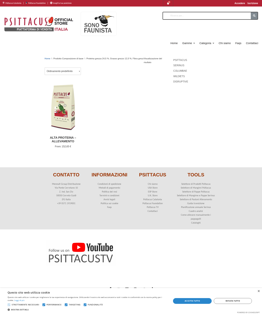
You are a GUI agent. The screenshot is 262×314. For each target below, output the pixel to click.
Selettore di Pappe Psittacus (196, 192)
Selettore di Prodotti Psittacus (195, 184)
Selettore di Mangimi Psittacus (196, 188)
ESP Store (152, 192)
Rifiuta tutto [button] (233, 301)
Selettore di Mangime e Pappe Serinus (196, 195)
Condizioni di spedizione (109, 184)
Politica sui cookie (109, 203)
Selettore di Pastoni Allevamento (196, 199)
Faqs (238, 43)
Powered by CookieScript (248, 312)
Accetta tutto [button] (192, 301)
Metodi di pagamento (109, 188)
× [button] (258, 291)
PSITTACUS (180, 60)
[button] (188, 43)
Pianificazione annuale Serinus (196, 207)
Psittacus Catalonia (13, 3)
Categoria (205, 43)
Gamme (187, 43)
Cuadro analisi (196, 211)
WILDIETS (179, 76)
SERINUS (178, 65)
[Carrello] (168, 3)
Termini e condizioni (109, 195)
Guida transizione (195, 203)
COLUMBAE (180, 71)
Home (174, 43)
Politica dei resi (109, 192)
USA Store (153, 188)
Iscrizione (252, 3)
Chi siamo (225, 43)
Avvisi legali (109, 199)
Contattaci (252, 43)
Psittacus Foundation (37, 3)
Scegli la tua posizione (62, 3)
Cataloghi (196, 223)
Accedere (240, 3)
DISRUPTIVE (180, 81)
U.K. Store (153, 195)
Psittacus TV (153, 207)
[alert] (131, 301)
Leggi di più (19, 300)
